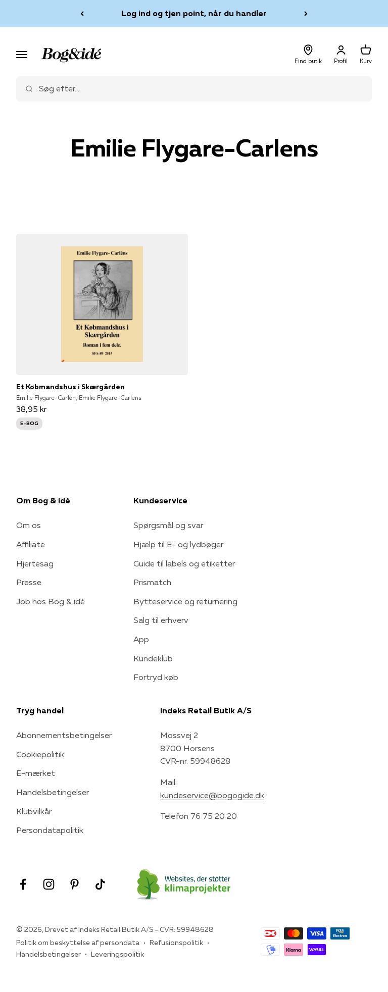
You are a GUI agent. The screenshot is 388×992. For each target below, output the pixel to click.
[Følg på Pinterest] (74, 884)
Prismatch (152, 582)
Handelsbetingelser (52, 792)
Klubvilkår (34, 811)
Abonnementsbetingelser (64, 735)
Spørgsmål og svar (168, 525)
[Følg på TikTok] (100, 884)
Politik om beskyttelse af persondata (77, 942)
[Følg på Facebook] (23, 884)
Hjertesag (35, 563)
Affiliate (30, 544)
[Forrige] (82, 13)
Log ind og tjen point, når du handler (194, 13)
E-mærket (35, 773)
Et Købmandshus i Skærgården (70, 386)
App (141, 639)
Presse (28, 582)
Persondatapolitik (49, 830)
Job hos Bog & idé (50, 601)
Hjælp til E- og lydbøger (178, 544)
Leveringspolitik (117, 954)
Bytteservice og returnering (185, 601)
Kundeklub (153, 658)
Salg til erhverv (160, 620)
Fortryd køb (155, 677)
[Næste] (306, 13)
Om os (28, 525)
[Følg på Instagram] (49, 884)
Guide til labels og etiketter (184, 563)
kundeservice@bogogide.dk (212, 795)
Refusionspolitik (176, 942)
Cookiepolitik (40, 754)
